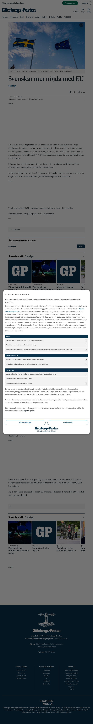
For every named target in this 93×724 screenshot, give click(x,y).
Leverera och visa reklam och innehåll (19, 379)
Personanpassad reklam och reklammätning (21, 345)
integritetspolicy (28, 410)
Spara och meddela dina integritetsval (19, 383)
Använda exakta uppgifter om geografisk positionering (25, 359)
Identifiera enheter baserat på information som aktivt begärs (27, 364)
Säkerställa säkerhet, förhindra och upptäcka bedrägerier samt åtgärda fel (31, 374)
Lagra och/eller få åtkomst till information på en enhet (24, 340)
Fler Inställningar (25, 422)
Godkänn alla (67, 422)
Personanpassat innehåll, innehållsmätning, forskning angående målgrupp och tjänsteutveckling (39, 350)
